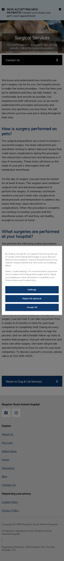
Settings (32, 289)
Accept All (32, 307)
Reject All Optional (32, 298)
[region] (32, 280)
